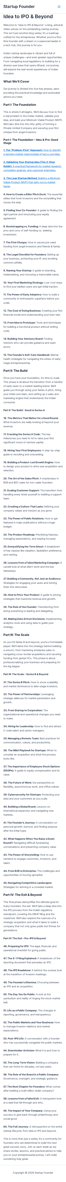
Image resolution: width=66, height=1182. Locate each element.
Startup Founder (19, 6)
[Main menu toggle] (59, 6)
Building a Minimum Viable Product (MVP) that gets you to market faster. (31, 182)
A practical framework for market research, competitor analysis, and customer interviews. (32, 166)
